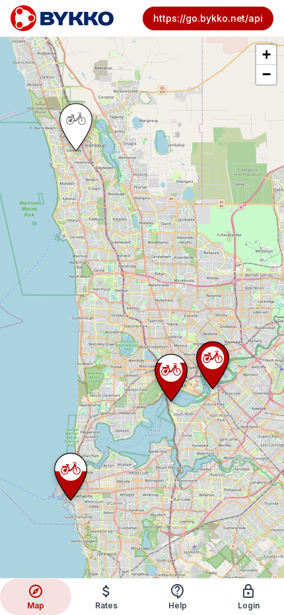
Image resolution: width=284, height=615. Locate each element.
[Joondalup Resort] (75, 127)
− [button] (266, 74)
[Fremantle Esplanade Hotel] (70, 477)
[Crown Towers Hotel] (212, 365)
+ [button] (266, 54)
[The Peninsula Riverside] (171, 378)
